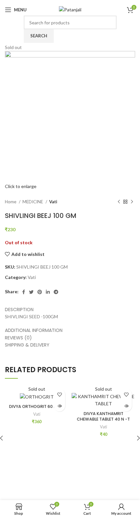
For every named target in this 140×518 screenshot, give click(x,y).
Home (11, 201)
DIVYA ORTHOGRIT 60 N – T (36, 406)
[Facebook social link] (23, 292)
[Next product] (132, 202)
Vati (53, 201)
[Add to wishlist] (59, 394)
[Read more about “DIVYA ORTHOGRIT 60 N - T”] (59, 405)
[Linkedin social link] (48, 292)
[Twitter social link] (31, 292)
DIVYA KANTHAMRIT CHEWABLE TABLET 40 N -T (103, 416)
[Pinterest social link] (39, 292)
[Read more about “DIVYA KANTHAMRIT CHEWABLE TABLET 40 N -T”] (126, 405)
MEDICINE (33, 201)
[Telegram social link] (56, 292)
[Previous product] (119, 202)
